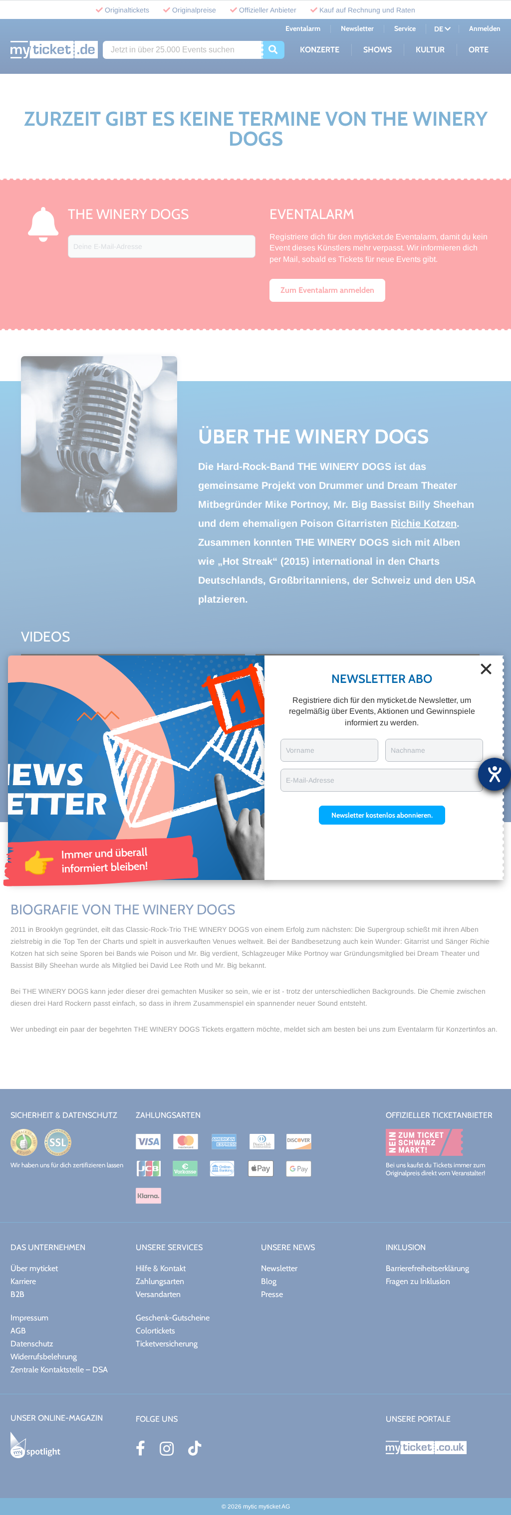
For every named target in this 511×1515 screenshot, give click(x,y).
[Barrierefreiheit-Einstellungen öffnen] (494, 774)
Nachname (408, 750)
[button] (382, 815)
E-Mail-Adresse (310, 780)
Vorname (300, 750)
